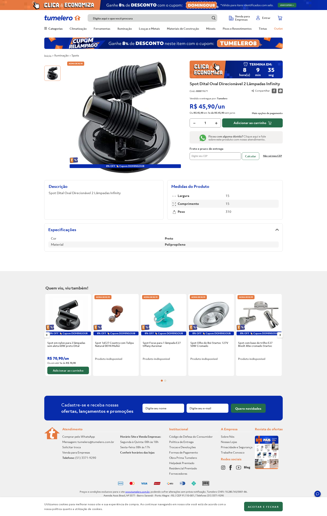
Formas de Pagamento (183, 452)
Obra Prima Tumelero (183, 458)
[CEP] (215, 153)
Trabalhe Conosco (232, 452)
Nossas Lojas (229, 442)
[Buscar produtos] (213, 17)
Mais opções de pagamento (267, 113)
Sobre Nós (227, 436)
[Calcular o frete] (250, 156)
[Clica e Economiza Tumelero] (163, 5)
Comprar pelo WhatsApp (78, 436)
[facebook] (274, 91)
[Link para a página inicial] (47, 55)
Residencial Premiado (183, 468)
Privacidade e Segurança (236, 447)
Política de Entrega (181, 442)
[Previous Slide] (47, 335)
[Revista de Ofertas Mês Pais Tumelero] (266, 468)
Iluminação (61, 55)
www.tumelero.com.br (137, 491)
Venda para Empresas (76, 452)
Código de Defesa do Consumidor (191, 436)
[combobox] (156, 18)
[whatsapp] (280, 91)
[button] (317, 494)
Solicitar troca (71, 447)
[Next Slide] (280, 335)
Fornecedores (178, 473)
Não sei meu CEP (272, 155)
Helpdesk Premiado (181, 463)
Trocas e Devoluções (182, 447)
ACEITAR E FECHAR (263, 506)
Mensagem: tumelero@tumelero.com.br (88, 442)
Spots (75, 55)
